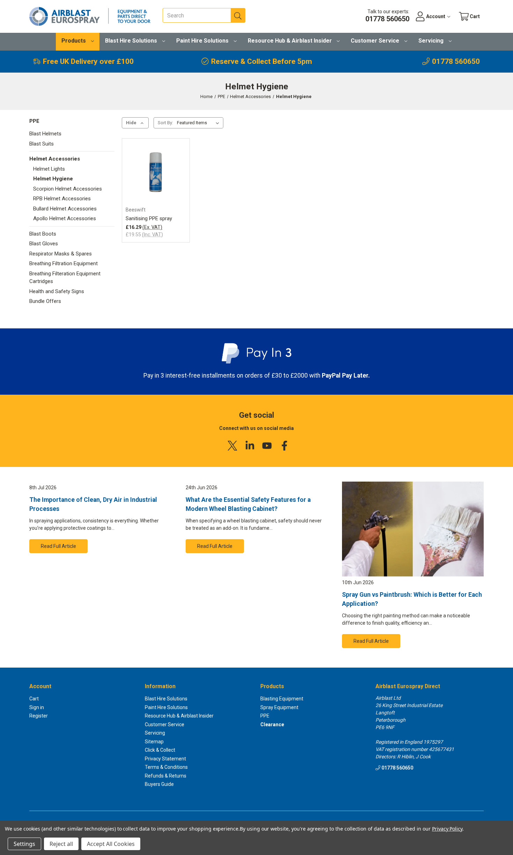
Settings (24, 844)
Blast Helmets (45, 134)
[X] (232, 446)
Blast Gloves (43, 243)
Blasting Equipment (281, 698)
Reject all (61, 844)
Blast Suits (41, 144)
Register (38, 716)
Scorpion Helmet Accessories (67, 189)
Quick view (155, 174)
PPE (34, 121)
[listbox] (199, 123)
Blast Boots (42, 234)
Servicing (431, 40)
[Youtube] (267, 446)
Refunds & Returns (165, 776)
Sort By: (165, 122)
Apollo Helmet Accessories (64, 218)
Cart (34, 698)
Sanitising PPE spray (149, 218)
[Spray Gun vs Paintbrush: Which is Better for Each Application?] (413, 529)
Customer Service (376, 40)
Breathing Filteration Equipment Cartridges (65, 277)
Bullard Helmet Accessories (65, 209)
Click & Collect (160, 750)
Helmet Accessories (54, 159)
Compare (153, 186)
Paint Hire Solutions (203, 40)
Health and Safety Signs (56, 291)
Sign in (36, 707)
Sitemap (154, 741)
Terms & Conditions (166, 767)
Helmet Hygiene (53, 179)
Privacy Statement (165, 758)
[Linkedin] (250, 446)
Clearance (272, 724)
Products (74, 40)
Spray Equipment (279, 707)
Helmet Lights (49, 169)
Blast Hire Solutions (131, 40)
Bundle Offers (45, 301)
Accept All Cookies (111, 844)
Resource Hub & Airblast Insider (290, 40)
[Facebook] (284, 446)
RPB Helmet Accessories (62, 198)
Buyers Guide (159, 784)
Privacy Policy (447, 828)
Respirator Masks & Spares (60, 254)
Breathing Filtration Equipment (63, 263)
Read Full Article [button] (58, 546)
